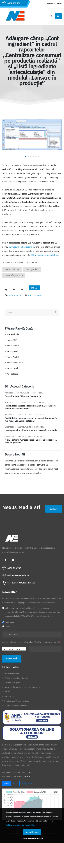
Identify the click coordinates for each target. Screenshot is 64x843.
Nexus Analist (13, 357)
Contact (59, 3)
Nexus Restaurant (15, 362)
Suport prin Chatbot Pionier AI (17, 705)
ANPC (7, 692)
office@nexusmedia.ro (18, 575)
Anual (15, 783)
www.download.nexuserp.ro (21, 247)
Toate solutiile (13, 334)
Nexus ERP (12, 340)
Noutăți (50, 3)
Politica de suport (12, 682)
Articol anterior (14, 295)
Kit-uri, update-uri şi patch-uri (44, 255)
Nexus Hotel (12, 368)
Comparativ (26, 783)
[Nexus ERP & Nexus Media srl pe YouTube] (14, 289)
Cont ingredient (32, 269)
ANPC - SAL (10, 696)
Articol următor (34, 295)
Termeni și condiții (12, 673)
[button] (26, 156)
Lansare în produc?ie (14, 275)
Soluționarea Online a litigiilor (16, 701)
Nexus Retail (12, 351)
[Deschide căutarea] (50, 16)
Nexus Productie (12, 269)
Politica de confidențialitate (16, 678)
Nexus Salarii (13, 345)
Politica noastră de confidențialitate (21, 825)
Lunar (6, 783)
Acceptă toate (32, 832)
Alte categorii (13, 374)
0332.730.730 (13, 3)
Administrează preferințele (32, 838)
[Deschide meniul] (58, 16)
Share (36, 288)
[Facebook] (5, 560)
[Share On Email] (22, 289)
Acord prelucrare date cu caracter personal (23, 687)
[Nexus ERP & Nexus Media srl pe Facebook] (6, 289)
